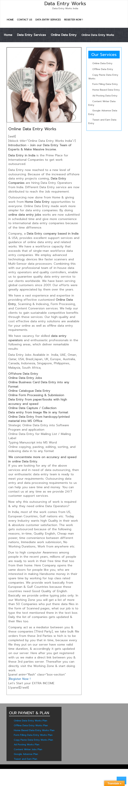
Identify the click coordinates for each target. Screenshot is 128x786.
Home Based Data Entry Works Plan (34, 730)
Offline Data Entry (102, 69)
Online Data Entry (64, 34)
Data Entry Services (48, 19)
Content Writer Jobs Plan (28, 749)
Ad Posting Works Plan (26, 744)
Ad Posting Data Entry (104, 95)
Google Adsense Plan (26, 754)
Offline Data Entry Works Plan (31, 725)
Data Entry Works (65, 3)
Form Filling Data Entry (105, 84)
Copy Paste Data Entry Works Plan (33, 740)
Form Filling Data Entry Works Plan (33, 735)
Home (10, 19)
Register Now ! (73, 19)
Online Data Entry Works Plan (30, 720)
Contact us (24, 19)
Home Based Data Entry (106, 90)
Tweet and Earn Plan (25, 759)
